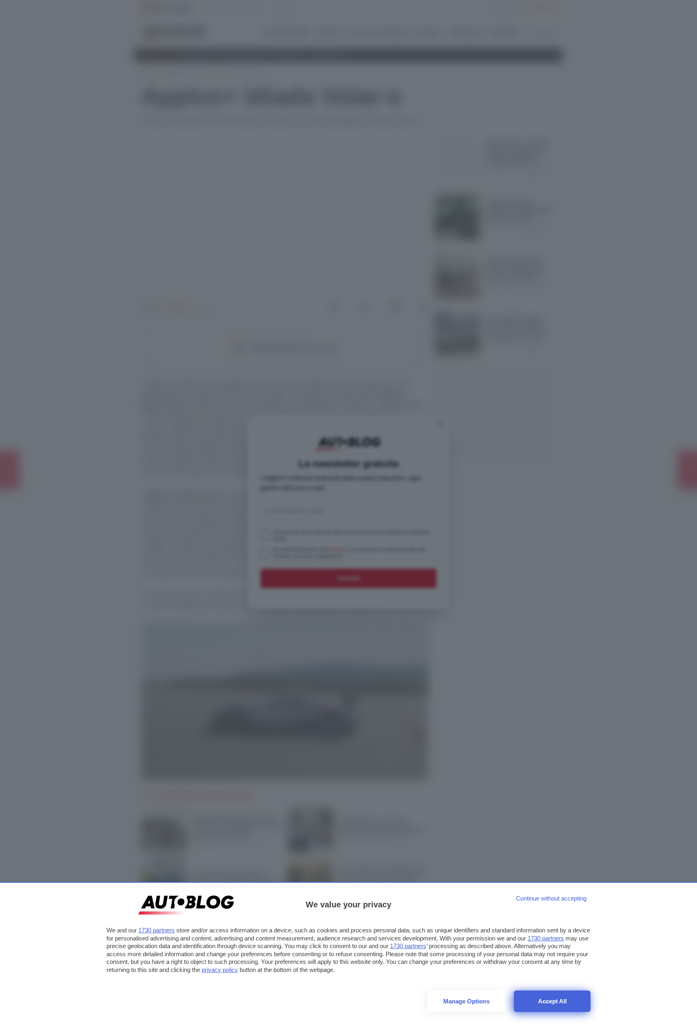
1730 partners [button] (156, 930)
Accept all (552, 1001)
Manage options (466, 1001)
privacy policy (220, 969)
